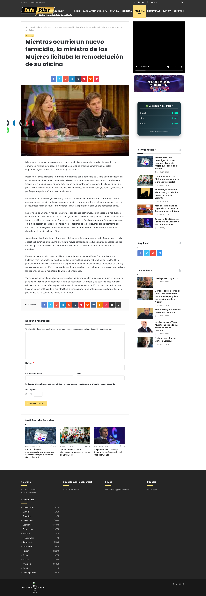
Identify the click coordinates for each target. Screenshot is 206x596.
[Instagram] (134, 2)
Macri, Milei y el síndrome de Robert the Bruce (168, 311)
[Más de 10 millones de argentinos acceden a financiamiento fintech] (145, 210)
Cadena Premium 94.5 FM (95, 11)
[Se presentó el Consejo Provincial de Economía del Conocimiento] (109, 435)
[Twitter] (143, 2)
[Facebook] (147, 2)
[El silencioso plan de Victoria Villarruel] (145, 342)
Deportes (179, 11)
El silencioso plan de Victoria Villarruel (165, 339)
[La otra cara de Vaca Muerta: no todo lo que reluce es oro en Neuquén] (145, 326)
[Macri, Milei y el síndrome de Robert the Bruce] (145, 313)
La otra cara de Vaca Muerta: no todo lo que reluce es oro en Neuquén (167, 326)
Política (114, 11)
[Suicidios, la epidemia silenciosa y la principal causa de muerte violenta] (145, 193)
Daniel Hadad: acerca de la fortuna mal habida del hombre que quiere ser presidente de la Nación (167, 296)
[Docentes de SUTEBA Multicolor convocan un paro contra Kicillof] (75, 435)
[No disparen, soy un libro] (145, 282)
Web (79, 373)
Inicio (77, 11)
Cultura (167, 11)
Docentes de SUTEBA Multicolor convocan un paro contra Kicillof (75, 452)
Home (30, 27)
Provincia (139, 11)
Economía (126, 11)
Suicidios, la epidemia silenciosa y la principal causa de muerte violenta (167, 193)
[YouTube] (139, 2)
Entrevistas (153, 11)
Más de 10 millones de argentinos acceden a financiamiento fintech (167, 208)
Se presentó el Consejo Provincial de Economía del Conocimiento (108, 452)
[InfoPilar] (46, 11)
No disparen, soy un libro (167, 278)
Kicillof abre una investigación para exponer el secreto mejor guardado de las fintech (39, 453)
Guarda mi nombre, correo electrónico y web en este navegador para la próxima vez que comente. (71, 384)
